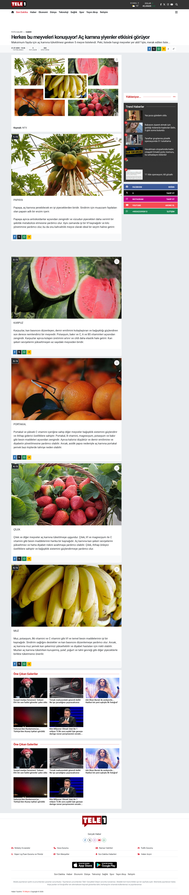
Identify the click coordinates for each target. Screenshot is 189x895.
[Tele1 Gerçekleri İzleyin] (18, 5)
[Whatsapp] (104, 840)
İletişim (104, 12)
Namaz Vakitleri (106, 848)
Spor (81, 12)
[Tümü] (174, 96)
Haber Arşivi (146, 854)
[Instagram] (94, 840)
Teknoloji (63, 12)
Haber (33, 12)
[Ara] (176, 4)
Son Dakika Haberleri (107, 854)
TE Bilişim (26, 892)
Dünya (53, 12)
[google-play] (106, 865)
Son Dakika (22, 12)
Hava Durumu (63, 848)
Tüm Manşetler (62, 854)
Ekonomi (43, 12)
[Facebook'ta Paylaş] (149, 49)
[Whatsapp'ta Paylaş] (159, 49)
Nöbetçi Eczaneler (22, 848)
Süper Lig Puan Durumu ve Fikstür (28, 854)
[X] (90, 840)
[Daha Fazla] (164, 49)
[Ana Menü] (176, 12)
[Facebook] (85, 840)
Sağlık (74, 12)
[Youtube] (99, 840)
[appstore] (82, 865)
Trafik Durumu (147, 848)
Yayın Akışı (92, 12)
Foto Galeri (16, 32)
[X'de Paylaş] (154, 49)
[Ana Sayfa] (13, 12)
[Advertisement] (151, 73)
